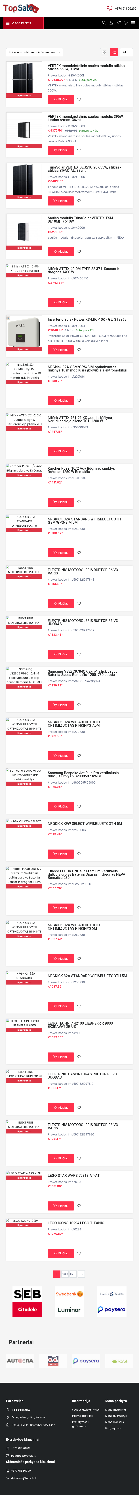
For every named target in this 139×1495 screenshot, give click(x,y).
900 (65, 1274)
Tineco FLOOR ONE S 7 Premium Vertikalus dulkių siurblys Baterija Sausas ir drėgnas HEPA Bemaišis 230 (86, 874)
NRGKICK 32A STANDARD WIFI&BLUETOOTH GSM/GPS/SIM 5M (84, 521)
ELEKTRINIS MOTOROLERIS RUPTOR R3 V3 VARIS (83, 1126)
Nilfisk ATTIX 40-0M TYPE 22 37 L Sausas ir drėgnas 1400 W (83, 270)
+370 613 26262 (125, 9)
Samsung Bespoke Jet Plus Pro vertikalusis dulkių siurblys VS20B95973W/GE (83, 774)
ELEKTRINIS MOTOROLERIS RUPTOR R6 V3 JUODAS (83, 622)
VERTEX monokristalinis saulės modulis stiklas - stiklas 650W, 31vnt (87, 67)
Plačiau (63, 99)
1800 (73, 1274)
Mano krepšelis (114, 1422)
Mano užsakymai (115, 1409)
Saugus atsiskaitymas (86, 1409)
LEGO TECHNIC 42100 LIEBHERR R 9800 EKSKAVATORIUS (80, 1025)
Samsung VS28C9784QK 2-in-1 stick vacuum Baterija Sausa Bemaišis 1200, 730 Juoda (84, 673)
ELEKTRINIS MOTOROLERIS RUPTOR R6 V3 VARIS (83, 571)
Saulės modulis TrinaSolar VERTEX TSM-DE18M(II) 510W (81, 219)
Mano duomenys (116, 1416)
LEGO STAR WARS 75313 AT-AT (74, 1175)
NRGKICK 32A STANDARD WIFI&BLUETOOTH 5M (87, 976)
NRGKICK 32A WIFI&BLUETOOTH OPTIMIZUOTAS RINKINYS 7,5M (75, 724)
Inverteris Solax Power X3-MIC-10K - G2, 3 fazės (87, 319)
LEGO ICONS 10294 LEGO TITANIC (76, 1223)
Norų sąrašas (113, 1428)
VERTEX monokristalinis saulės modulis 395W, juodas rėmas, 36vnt (85, 118)
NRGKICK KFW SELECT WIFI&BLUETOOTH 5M (85, 823)
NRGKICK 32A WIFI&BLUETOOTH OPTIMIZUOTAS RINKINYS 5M (75, 927)
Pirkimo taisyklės (82, 1416)
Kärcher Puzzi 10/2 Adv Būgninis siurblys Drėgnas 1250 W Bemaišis (81, 470)
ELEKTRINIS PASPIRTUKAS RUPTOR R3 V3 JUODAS (82, 1075)
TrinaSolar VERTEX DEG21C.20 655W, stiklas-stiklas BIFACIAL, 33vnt (84, 169)
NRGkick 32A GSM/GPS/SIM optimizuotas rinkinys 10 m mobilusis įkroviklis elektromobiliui (87, 368)
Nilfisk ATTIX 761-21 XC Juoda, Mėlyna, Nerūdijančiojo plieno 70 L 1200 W (80, 419)
